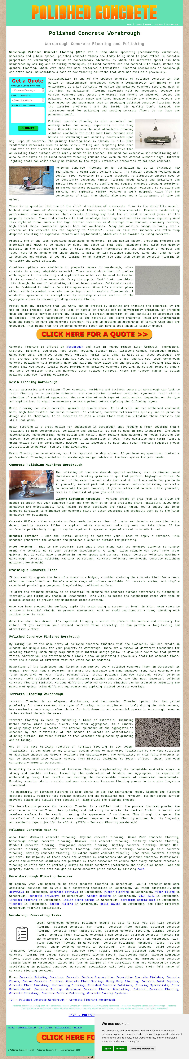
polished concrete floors (125, 938)
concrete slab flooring (48, 950)
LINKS (138, 24)
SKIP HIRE (146, 896)
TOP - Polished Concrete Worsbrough (37, 999)
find (22, 837)
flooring (126, 129)
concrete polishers (24, 362)
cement (29, 321)
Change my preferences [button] (142, 1048)
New (40, 1028)
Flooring (78, 1028)
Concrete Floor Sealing (84, 981)
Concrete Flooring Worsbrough (92, 999)
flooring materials (107, 90)
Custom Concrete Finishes (42, 981)
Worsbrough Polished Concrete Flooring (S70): (47, 52)
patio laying (110, 904)
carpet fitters (61, 904)
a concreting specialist (88, 888)
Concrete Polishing (24, 993)
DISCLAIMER (172, 24)
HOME (129, 24)
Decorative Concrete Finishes (140, 977)
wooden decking (99, 896)
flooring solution (23, 865)
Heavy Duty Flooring (122, 981)
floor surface (39, 153)
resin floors (166, 438)
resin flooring (141, 442)
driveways (16, 892)
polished (138, 256)
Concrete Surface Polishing (63, 993)
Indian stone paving (78, 900)
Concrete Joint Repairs (160, 981)
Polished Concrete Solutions (110, 985)
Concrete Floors (63, 1028)
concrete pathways (64, 892)
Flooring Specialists (152, 985)
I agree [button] (107, 1048)
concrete (112, 366)
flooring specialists (43, 908)
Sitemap (11, 1028)
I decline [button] (120, 1048)
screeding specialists (138, 900)
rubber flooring (116, 892)
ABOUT (148, 24)
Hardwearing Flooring (68, 985)
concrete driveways (45, 896)
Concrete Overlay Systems (106, 993)
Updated (48, 1028)
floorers (15, 904)
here (141, 869)
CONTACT (159, 24)
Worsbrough (75, 346)
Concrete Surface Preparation (89, 977)
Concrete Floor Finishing (29, 985)
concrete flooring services (30, 970)
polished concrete (72, 56)
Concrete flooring (23, 346)
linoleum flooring (23, 900)
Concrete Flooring (27, 1028)
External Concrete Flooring (156, 989)
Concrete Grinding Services (41, 977)
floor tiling (165, 892)
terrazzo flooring (92, 746)
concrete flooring (151, 86)
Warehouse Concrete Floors (87, 989)
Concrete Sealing (48, 989)
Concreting (121, 989)
